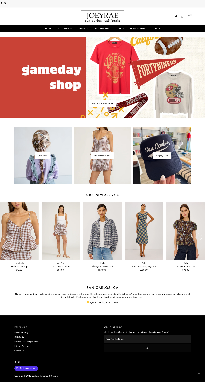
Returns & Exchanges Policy (26, 341)
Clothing (64, 28)
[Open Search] (176, 16)
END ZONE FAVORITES (102, 103)
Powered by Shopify (49, 375)
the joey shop (162, 155)
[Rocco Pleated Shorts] (61, 231)
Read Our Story (21, 332)
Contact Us (19, 350)
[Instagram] (5, 3)
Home (48, 28)
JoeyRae (35, 375)
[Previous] (6, 237)
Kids (121, 28)
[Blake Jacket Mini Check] (102, 231)
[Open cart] (189, 16)
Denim (82, 28)
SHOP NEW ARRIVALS (102, 195)
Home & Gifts (138, 28)
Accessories (102, 28)
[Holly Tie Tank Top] (19, 231)
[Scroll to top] (199, 374)
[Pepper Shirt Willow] (185, 231)
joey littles (43, 155)
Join (147, 347)
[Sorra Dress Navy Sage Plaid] (144, 231)
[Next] (198, 237)
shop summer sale (102, 155)
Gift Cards (19, 337)
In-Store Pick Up (21, 346)
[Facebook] (1, 3)
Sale (157, 28)
